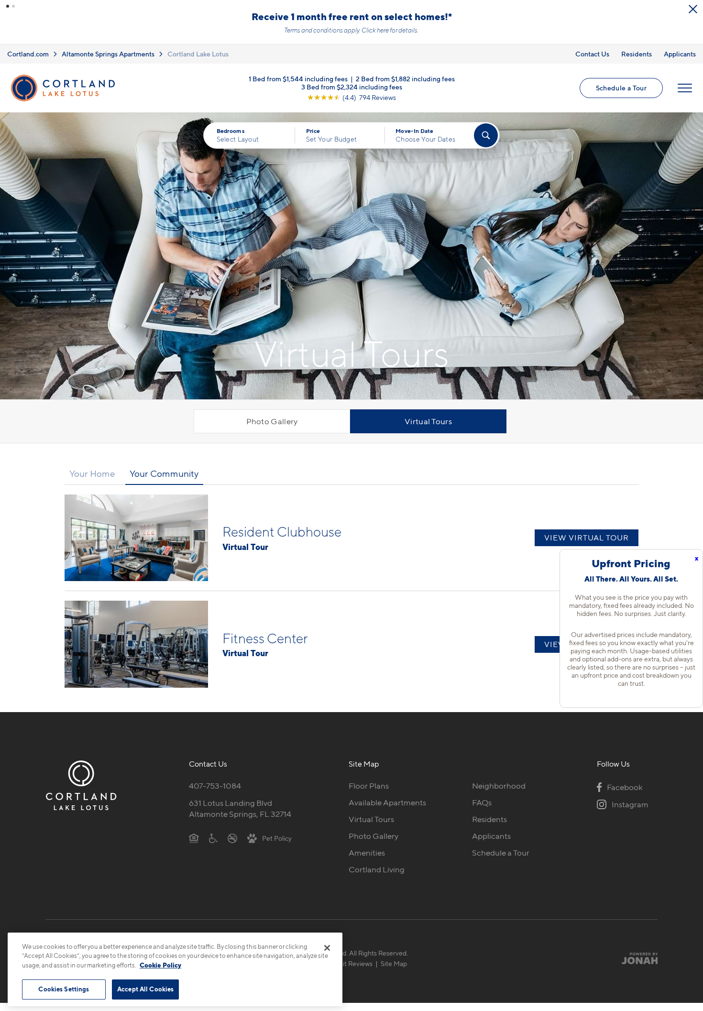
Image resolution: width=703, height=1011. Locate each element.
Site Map (394, 963)
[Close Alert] (693, 9)
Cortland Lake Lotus (198, 54)
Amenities (367, 852)
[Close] (327, 947)
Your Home (92, 473)
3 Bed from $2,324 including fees (351, 86)
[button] (7, 6)
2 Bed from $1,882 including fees (405, 78)
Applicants (680, 54)
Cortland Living (377, 869)
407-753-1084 (215, 786)
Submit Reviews (349, 963)
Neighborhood (499, 786)
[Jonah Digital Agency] (635, 958)
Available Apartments (387, 802)
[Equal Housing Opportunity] (194, 838)
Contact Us (592, 54)
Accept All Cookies (145, 989)
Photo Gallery (272, 421)
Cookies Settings (63, 989)
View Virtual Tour (586, 537)
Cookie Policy (160, 965)
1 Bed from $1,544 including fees (298, 78)
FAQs (482, 802)
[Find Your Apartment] (486, 135)
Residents (636, 54)
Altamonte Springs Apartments (108, 54)
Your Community (164, 473)
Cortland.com (28, 54)
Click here (375, 30)
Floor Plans (369, 786)
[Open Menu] (685, 88)
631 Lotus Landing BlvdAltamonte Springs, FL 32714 (240, 808)
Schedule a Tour (621, 88)
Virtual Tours (428, 421)
